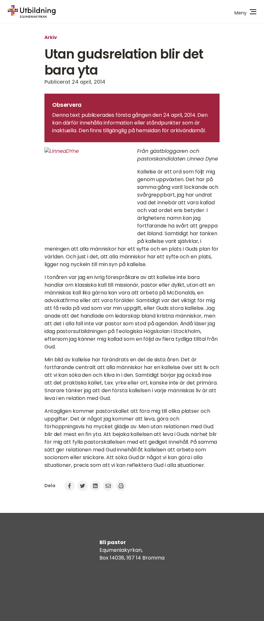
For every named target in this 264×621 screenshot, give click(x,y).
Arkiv (50, 37)
